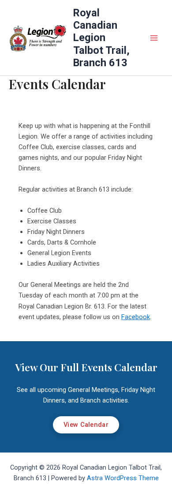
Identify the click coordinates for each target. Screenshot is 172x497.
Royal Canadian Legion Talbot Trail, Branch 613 (101, 38)
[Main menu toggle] (154, 38)
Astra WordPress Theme (123, 478)
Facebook (135, 317)
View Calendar (86, 425)
